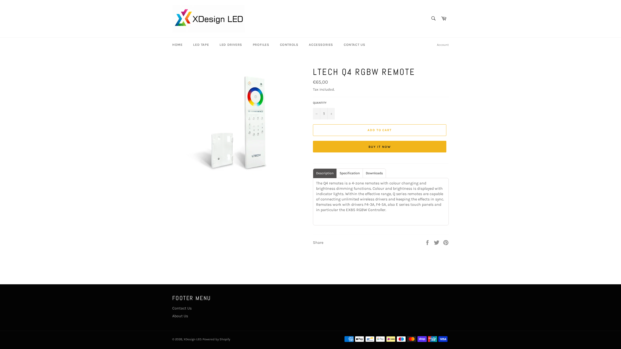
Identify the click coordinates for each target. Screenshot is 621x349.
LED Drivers (231, 45)
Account (443, 45)
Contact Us (354, 45)
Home (177, 45)
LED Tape (201, 45)
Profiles (261, 45)
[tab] (325, 173)
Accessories (321, 45)
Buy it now (379, 147)
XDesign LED (192, 339)
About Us (180, 316)
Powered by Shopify (216, 339)
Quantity (320, 102)
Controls (289, 45)
